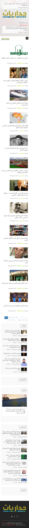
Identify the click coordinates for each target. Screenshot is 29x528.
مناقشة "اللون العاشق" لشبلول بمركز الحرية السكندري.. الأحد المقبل (16, 216)
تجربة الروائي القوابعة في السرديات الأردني (15, 305)
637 (23, 320)
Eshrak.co (3, 523)
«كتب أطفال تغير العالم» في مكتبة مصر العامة (15, 283)
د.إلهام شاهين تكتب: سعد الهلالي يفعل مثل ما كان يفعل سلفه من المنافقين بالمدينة (12, 332)
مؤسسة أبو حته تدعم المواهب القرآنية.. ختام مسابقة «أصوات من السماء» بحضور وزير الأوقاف (12, 441)
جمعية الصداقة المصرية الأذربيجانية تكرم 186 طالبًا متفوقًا (11, 449)
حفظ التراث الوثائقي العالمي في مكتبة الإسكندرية (17, 104)
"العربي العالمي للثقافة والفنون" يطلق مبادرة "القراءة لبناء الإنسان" (15, 81)
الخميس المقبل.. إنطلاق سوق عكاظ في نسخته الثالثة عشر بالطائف (14, 171)
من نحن (4, 525)
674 (13, 320)
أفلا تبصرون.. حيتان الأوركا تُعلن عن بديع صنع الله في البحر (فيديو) (11, 479)
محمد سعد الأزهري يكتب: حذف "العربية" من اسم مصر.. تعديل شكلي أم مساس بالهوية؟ (11, 360)
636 (26, 320)
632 (16, 318)
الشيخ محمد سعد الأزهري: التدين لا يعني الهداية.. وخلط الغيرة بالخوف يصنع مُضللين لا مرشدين (11, 471)
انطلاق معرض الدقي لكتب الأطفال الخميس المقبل (15, 239)
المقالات (24, 326)
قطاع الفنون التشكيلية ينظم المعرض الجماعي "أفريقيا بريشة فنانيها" (15, 126)
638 (19, 320)
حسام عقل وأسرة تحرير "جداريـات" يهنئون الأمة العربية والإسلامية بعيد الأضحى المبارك (15, 411)
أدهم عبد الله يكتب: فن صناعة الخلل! (12, 369)
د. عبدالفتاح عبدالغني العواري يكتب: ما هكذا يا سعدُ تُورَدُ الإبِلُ (11, 340)
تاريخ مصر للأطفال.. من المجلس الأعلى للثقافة (15, 58)
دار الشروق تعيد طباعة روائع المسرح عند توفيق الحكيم (16, 149)
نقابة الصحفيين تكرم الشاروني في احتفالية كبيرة (16, 261)
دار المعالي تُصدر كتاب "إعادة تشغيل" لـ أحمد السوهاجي (13, 456)
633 (13, 318)
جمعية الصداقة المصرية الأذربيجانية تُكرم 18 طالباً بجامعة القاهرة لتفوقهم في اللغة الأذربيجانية (11, 433)
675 (10, 320)
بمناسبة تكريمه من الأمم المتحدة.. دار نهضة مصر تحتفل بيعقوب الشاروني (15, 194)
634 (9, 318)
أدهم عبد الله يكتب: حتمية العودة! (11, 353)
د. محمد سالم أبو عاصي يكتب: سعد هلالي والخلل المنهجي (11, 346)
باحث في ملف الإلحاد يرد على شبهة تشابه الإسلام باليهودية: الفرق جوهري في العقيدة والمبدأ (16, 28)
